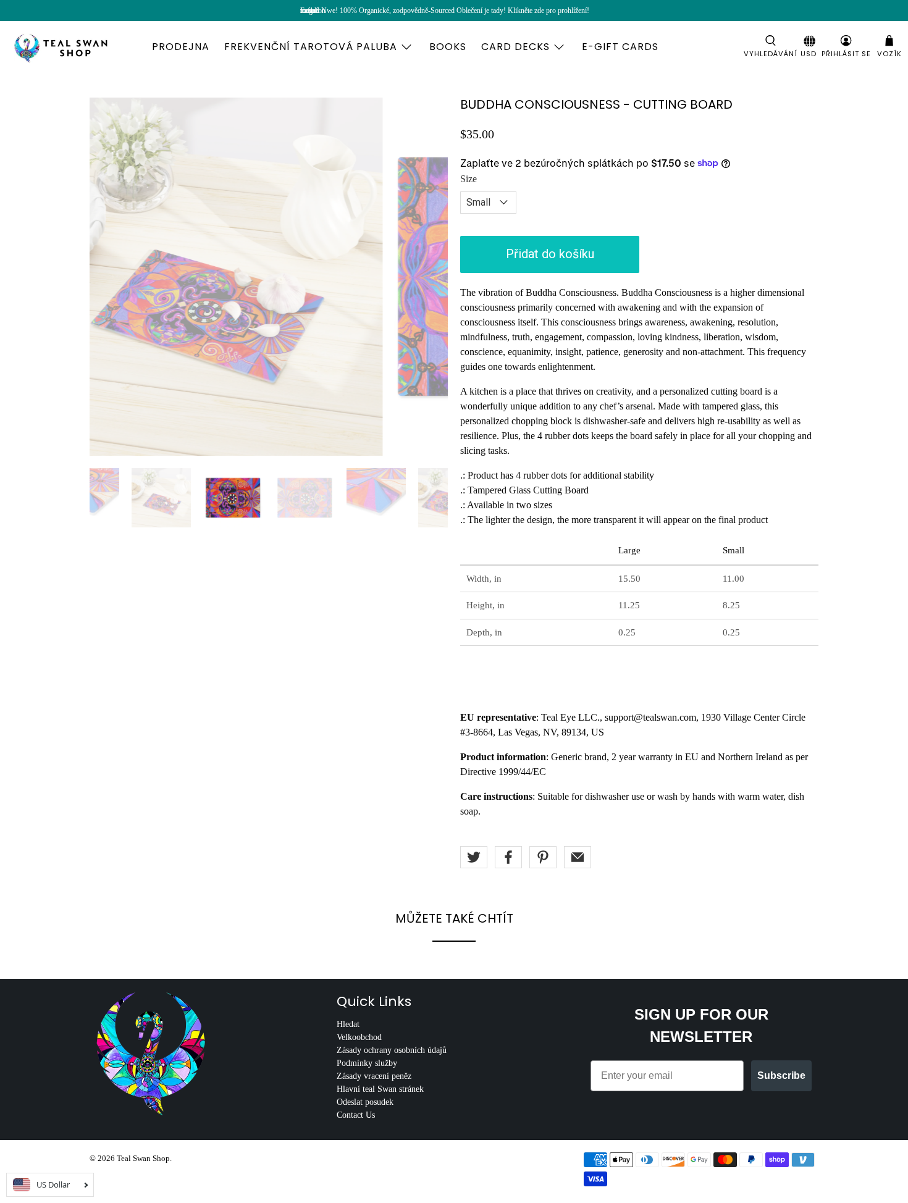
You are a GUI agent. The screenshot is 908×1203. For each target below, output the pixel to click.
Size (468, 179)
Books (447, 47)
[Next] (428, 276)
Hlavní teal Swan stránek (380, 1089)
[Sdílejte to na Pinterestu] (543, 857)
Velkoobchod (359, 1037)
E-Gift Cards (620, 47)
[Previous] (109, 276)
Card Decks (515, 47)
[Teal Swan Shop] (75, 47)
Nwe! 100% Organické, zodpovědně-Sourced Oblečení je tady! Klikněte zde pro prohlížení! (455, 10)
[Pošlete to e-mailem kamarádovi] (577, 857)
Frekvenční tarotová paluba (310, 47)
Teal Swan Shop (143, 1158)
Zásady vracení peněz (374, 1076)
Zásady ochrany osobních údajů (392, 1050)
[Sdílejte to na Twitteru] (473, 857)
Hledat (348, 1024)
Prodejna (180, 47)
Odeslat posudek (365, 1102)
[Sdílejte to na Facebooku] (508, 857)
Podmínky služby (367, 1063)
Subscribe (781, 1075)
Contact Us (356, 1115)
